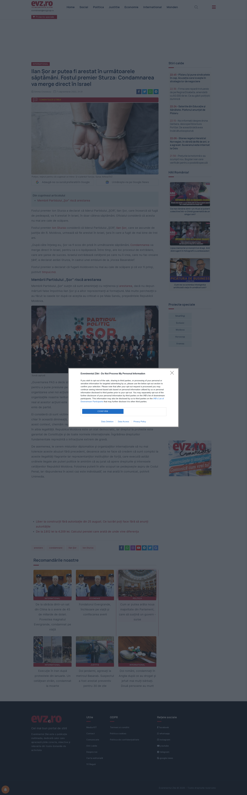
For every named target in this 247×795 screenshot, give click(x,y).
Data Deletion (107, 421)
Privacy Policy (140, 421)
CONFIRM (103, 411)
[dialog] (123, 397)
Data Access (123, 421)
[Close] (173, 373)
